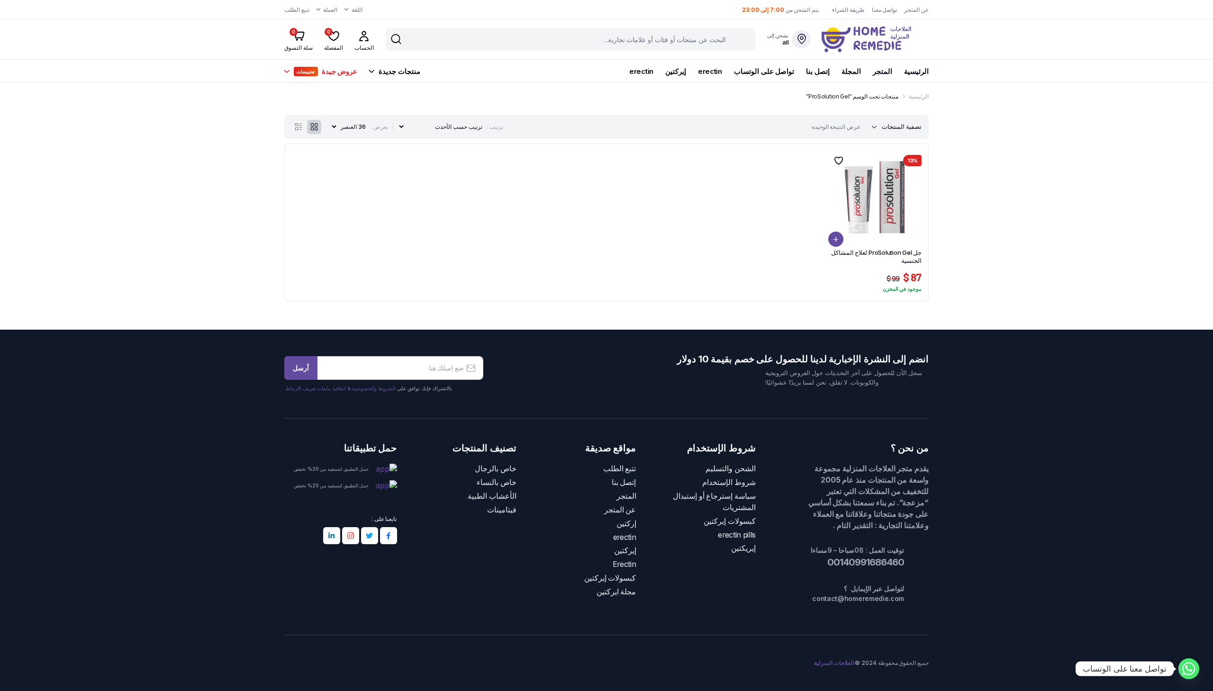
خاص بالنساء (496, 482)
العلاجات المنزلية (834, 662)
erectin (710, 71)
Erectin (624, 564)
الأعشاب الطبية (492, 496)
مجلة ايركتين (616, 591)
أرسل (301, 368)
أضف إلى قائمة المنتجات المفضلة (838, 160)
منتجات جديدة (399, 71)
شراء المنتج (835, 239)
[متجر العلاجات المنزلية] (875, 39)
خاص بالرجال (495, 468)
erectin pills (737, 534)
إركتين (626, 523)
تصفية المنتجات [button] (902, 126)
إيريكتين (743, 548)
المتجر (882, 71)
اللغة (357, 9)
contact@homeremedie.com (858, 598)
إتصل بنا (818, 71)
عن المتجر (916, 9)
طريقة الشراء (848, 9)
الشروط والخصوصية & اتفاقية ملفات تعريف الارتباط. (340, 388)
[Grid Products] (314, 127)
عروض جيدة (327, 71)
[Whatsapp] (1188, 668)
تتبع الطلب (296, 9)
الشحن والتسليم (731, 468)
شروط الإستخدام (729, 482)
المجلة (851, 71)
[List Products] (298, 127)
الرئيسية (916, 71)
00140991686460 (864, 562)
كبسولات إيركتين (730, 521)
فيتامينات (501, 509)
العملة (330, 9)
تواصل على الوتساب (764, 71)
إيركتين (675, 71)
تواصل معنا (884, 9)
